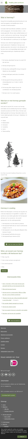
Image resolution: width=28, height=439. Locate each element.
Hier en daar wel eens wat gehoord (11, 260)
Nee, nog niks (5, 257)
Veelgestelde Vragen (9, 419)
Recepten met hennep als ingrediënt (12, 313)
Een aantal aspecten (7, 263)
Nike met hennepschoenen (9, 289)
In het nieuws (6, 422)
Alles (3, 267)
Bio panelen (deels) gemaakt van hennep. (13, 303)
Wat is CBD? (7, 416)
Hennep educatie (7, 414)
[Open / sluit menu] (1, 2)
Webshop (5, 407)
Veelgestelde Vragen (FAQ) (7, 351)
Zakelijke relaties (5, 341)
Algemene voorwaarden (7, 334)
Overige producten (9, 411)
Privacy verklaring (5, 338)
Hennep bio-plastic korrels (9, 306)
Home (4, 405)
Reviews (3, 348)
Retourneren (4, 331)
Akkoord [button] (22, 436)
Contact (3, 344)
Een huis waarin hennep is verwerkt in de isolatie (15, 310)
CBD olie (6, 409)
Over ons (5, 424)
